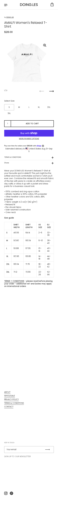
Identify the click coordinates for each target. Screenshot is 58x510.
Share (6, 163)
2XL (48, 107)
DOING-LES (10, 17)
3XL (9, 113)
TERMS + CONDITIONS (14, 281)
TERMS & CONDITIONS (12, 157)
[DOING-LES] (29, 5)
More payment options (29, 139)
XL (39, 107)
